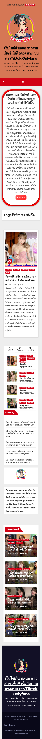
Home (5, 725)
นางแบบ (32, 269)
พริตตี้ (7, 272)
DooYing (9, 269)
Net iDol (16, 269)
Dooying (12, 725)
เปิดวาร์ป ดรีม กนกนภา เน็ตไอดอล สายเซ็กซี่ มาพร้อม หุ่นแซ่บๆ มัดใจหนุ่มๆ (20, 433)
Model (30, 355)
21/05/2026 (14, 580)
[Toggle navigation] (23, 82)
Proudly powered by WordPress (16, 716)
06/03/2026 (14, 633)
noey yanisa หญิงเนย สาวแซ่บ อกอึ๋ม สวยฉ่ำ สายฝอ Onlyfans (26, 409)
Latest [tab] (10, 350)
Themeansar (23, 719)
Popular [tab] (19, 350)
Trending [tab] (30, 350)
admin (22, 285)
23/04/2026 (14, 606)
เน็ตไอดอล (23, 361)
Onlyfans (25, 269)
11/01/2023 (12, 285)
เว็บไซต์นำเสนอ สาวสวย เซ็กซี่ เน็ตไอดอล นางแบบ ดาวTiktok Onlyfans (21, 53)
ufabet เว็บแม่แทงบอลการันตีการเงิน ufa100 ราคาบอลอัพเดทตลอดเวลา (21, 732)
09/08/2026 (14, 553)
